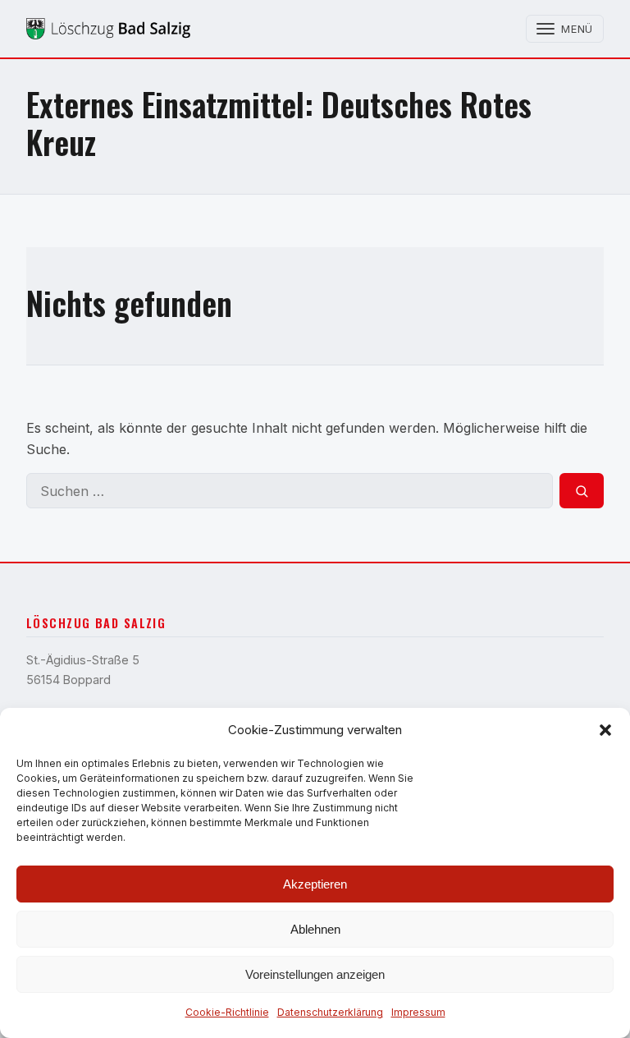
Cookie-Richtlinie (227, 1012)
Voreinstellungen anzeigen (315, 974)
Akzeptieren (315, 884)
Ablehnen (315, 929)
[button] (605, 730)
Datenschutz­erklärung (330, 1012)
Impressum (418, 1012)
